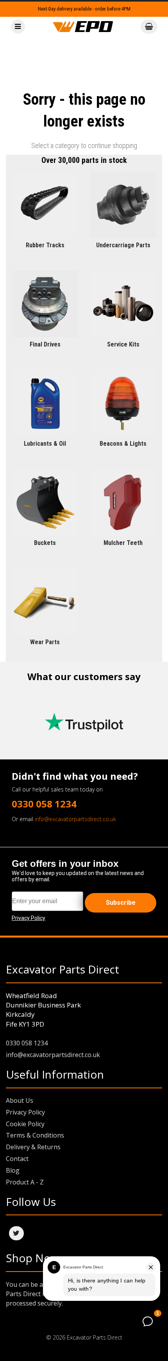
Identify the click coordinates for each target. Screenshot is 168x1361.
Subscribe (121, 902)
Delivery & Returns (33, 1147)
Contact (17, 1158)
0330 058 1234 (44, 803)
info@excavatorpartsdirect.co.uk (75, 819)
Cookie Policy (25, 1124)
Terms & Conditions (35, 1135)
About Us (19, 1100)
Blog (13, 1170)
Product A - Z (25, 1182)
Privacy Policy (25, 1112)
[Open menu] (18, 27)
